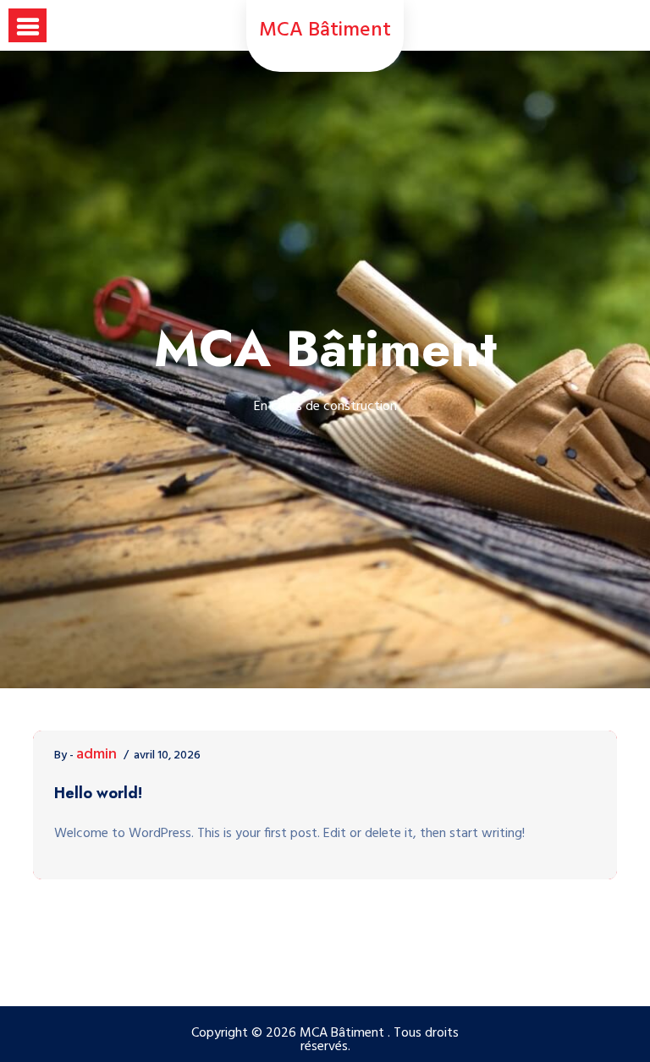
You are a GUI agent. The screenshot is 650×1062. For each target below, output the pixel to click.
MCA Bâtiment (325, 31)
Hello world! (98, 793)
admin (96, 755)
